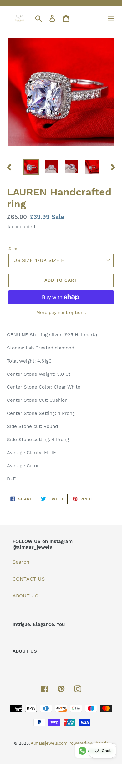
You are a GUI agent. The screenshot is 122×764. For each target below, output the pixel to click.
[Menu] (111, 18)
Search (21, 562)
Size (12, 248)
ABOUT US (25, 596)
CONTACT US (29, 579)
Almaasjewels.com (50, 743)
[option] (31, 167)
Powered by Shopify (88, 743)
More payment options (61, 312)
